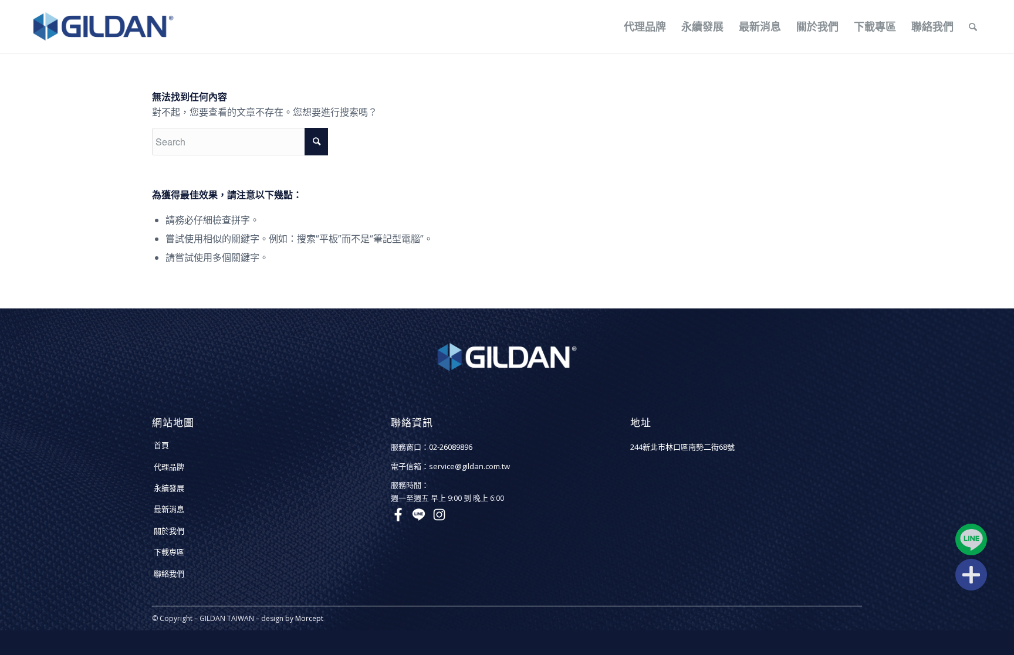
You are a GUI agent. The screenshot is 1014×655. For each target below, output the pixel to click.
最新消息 (169, 509)
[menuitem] (645, 26)
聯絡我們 (169, 573)
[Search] (973, 26)
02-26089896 (450, 447)
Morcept (309, 618)
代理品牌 (169, 466)
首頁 (161, 445)
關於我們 (169, 530)
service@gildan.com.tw (469, 466)
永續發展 (169, 488)
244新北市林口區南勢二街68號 (682, 447)
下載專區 (169, 552)
